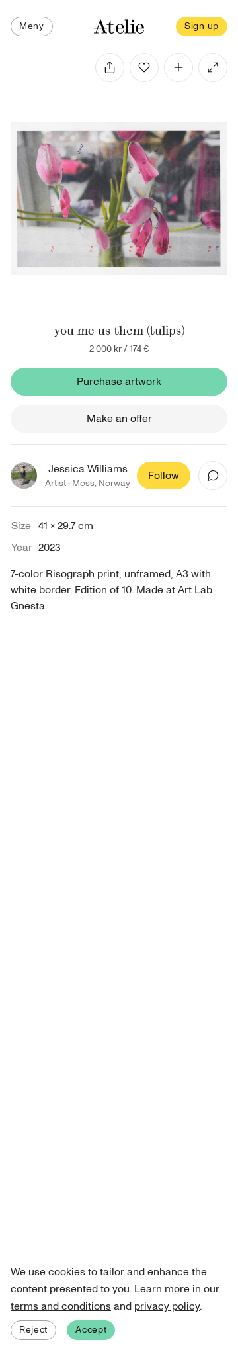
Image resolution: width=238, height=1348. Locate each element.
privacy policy (167, 1306)
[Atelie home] (119, 27)
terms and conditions (61, 1306)
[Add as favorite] (144, 67)
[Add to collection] (178, 67)
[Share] (109, 67)
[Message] (212, 475)
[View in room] (212, 67)
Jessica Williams (88, 469)
